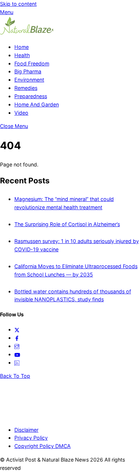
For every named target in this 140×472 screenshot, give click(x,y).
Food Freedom (31, 63)
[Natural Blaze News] (27, 33)
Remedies (25, 88)
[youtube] (17, 354)
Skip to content (18, 4)
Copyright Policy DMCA (42, 446)
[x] (16, 329)
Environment (29, 80)
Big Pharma (27, 71)
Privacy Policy (31, 438)
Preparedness (30, 96)
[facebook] (16, 338)
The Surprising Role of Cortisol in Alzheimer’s (67, 224)
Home (21, 47)
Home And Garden (36, 104)
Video (21, 113)
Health (22, 55)
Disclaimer (26, 430)
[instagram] (16, 346)
